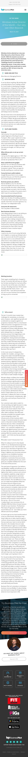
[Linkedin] (14, 742)
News (4, 752)
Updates (20, 685)
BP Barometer (7, 676)
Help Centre (8, 685)
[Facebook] (7, 742)
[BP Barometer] (7, 672)
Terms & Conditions (13, 752)
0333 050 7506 (16, 627)
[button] (25, 9)
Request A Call (20, 676)
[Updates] (20, 682)
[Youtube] (17, 742)
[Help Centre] (7, 682)
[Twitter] (11, 742)
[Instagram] (21, 742)
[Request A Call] (20, 672)
